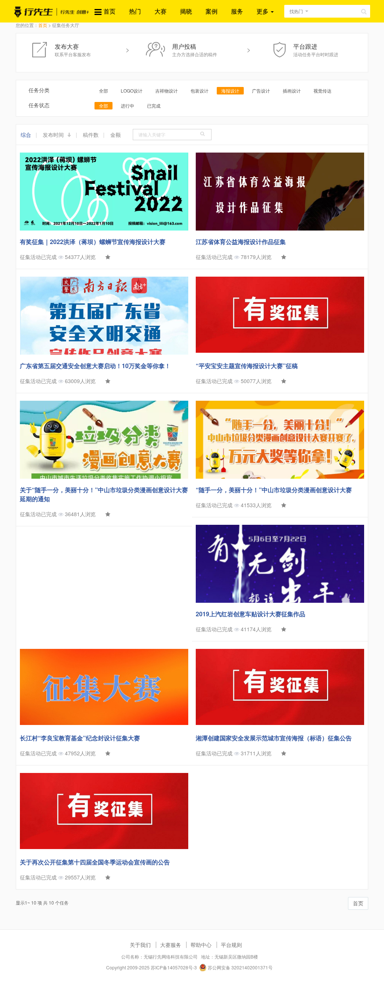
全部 (103, 90)
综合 (26, 134)
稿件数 (91, 134)
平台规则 (231, 944)
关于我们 (140, 944)
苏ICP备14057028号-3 (174, 967)
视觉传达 (323, 90)
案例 (212, 11)
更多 (263, 11)
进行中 (127, 105)
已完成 (153, 105)
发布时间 (54, 134)
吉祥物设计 (166, 90)
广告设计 (261, 90)
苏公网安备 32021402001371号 (240, 967)
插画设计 (292, 90)
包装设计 (199, 90)
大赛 (160, 11)
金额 (115, 134)
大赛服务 (170, 944)
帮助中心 (201, 944)
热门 (135, 11)
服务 (237, 11)
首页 (110, 11)
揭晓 (186, 11)
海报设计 (230, 90)
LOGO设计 (131, 90)
